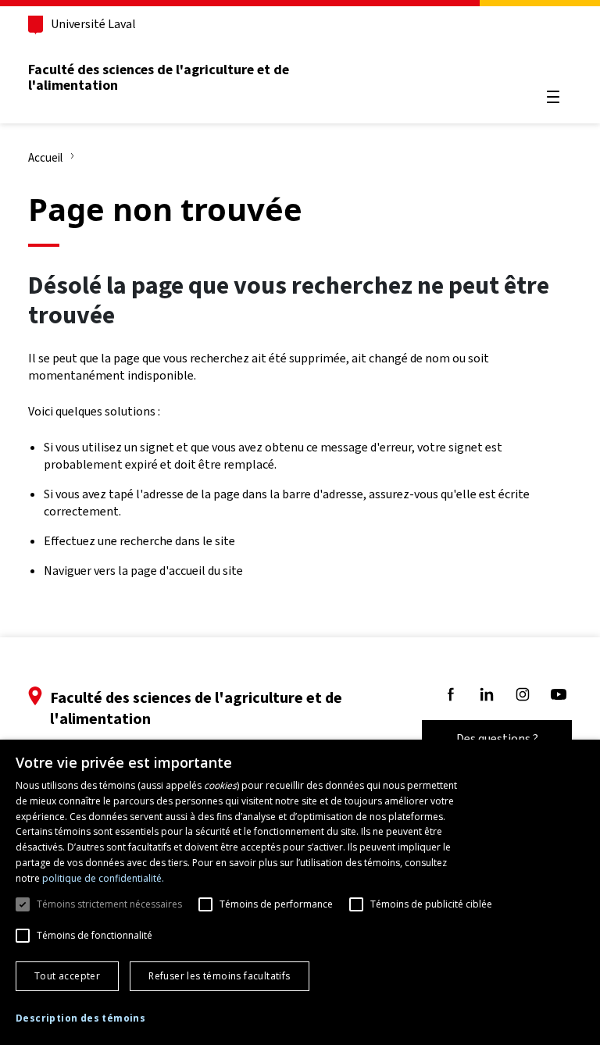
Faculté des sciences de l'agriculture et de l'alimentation (158, 77)
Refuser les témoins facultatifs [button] (219, 976)
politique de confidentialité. (103, 878)
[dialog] (300, 892)
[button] (80, 1019)
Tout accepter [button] (67, 976)
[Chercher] (553, 59)
